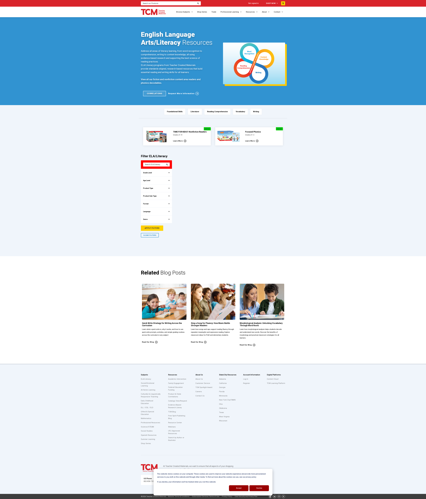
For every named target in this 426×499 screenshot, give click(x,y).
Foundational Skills (175, 112)
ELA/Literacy (146, 379)
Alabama (222, 379)
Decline (259, 488)
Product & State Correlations (174, 395)
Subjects (144, 375)
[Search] (198, 3)
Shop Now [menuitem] (271, 3)
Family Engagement (176, 383)
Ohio (221, 404)
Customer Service (202, 383)
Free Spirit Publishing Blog (176, 417)
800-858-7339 (149, 481)
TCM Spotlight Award (203, 387)
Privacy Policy (227, 496)
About (264, 12)
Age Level (146, 180)
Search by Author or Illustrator (176, 439)
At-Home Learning (148, 390)
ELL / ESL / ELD (147, 408)
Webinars (172, 427)
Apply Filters (152, 228)
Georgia (222, 387)
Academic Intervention (177, 379)
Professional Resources (150, 423)
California (223, 383)
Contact (277, 12)
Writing (256, 112)
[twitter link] (283, 496)
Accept (239, 488)
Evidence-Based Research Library (175, 406)
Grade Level (147, 173)
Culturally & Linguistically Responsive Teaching (151, 395)
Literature (195, 112)
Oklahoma (223, 408)
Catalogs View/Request (177, 401)
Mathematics (146, 418)
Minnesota (223, 396)
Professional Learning (230, 12)
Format (146, 204)
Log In (245, 379)
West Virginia (224, 417)
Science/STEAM (147, 427)
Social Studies (147, 431)
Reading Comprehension (217, 112)
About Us (199, 375)
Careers (198, 392)
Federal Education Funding (175, 388)
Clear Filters (149, 235)
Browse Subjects (183, 12)
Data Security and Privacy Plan (246, 496)
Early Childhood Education (147, 402)
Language (146, 211)
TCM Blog (172, 412)
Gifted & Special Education (147, 413)
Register (246, 383)
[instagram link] (279, 496)
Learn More (178, 141)
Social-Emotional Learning (147, 384)
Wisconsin (223, 421)
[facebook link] (270, 496)
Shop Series (202, 12)
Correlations (154, 93)
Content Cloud (272, 379)
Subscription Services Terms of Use (205, 496)
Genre (145, 219)
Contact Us (199, 396)
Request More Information (181, 93)
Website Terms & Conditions (178, 496)
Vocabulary (240, 112)
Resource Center (175, 423)
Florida (222, 392)
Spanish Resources (149, 435)
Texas (221, 412)
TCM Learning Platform (276, 383)
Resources (250, 12)
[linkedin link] (274, 496)
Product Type (148, 188)
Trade (213, 12)
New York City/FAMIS (227, 400)
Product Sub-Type (150, 196)
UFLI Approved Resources (174, 432)
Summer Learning (148, 439)
